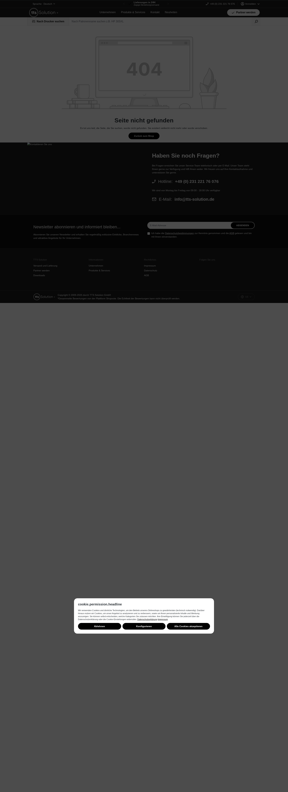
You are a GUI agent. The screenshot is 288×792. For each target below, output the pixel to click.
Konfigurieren (144, 626)
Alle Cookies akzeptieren (188, 626)
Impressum (163, 619)
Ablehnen (99, 626)
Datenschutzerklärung (147, 619)
